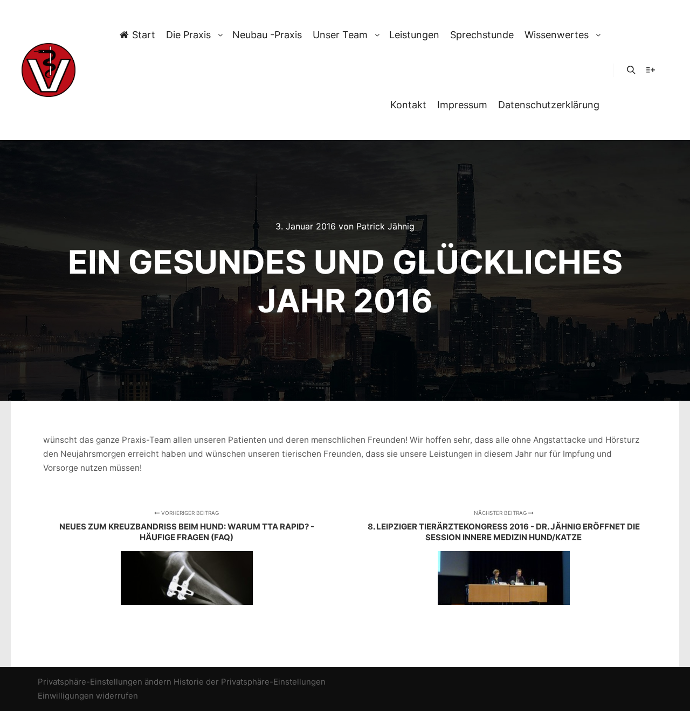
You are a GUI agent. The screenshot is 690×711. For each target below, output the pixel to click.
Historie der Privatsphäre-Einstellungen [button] (250, 682)
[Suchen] (631, 70)
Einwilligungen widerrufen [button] (88, 696)
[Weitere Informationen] (650, 70)
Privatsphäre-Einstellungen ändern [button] (104, 682)
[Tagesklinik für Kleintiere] (48, 70)
